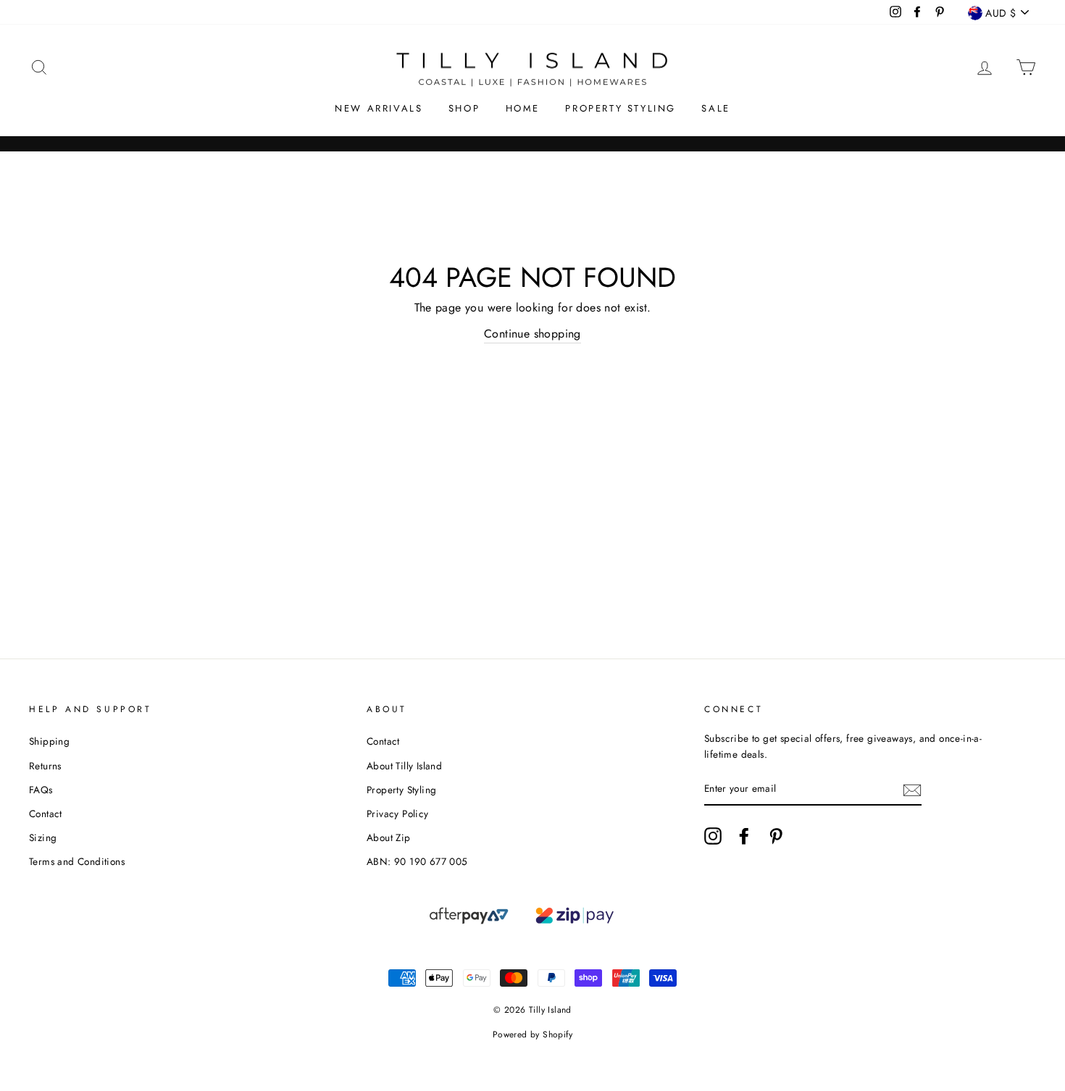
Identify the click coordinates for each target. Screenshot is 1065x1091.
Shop (464, 108)
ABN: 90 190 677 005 (417, 861)
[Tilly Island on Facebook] (744, 836)
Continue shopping (532, 333)
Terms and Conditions (77, 861)
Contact (45, 813)
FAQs (41, 789)
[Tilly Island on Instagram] (713, 836)
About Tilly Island (404, 765)
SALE (715, 108)
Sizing (43, 837)
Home (523, 108)
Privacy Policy (398, 813)
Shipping (49, 741)
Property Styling (620, 108)
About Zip (389, 837)
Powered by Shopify (532, 1034)
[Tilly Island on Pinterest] (776, 836)
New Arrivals (378, 108)
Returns (45, 765)
